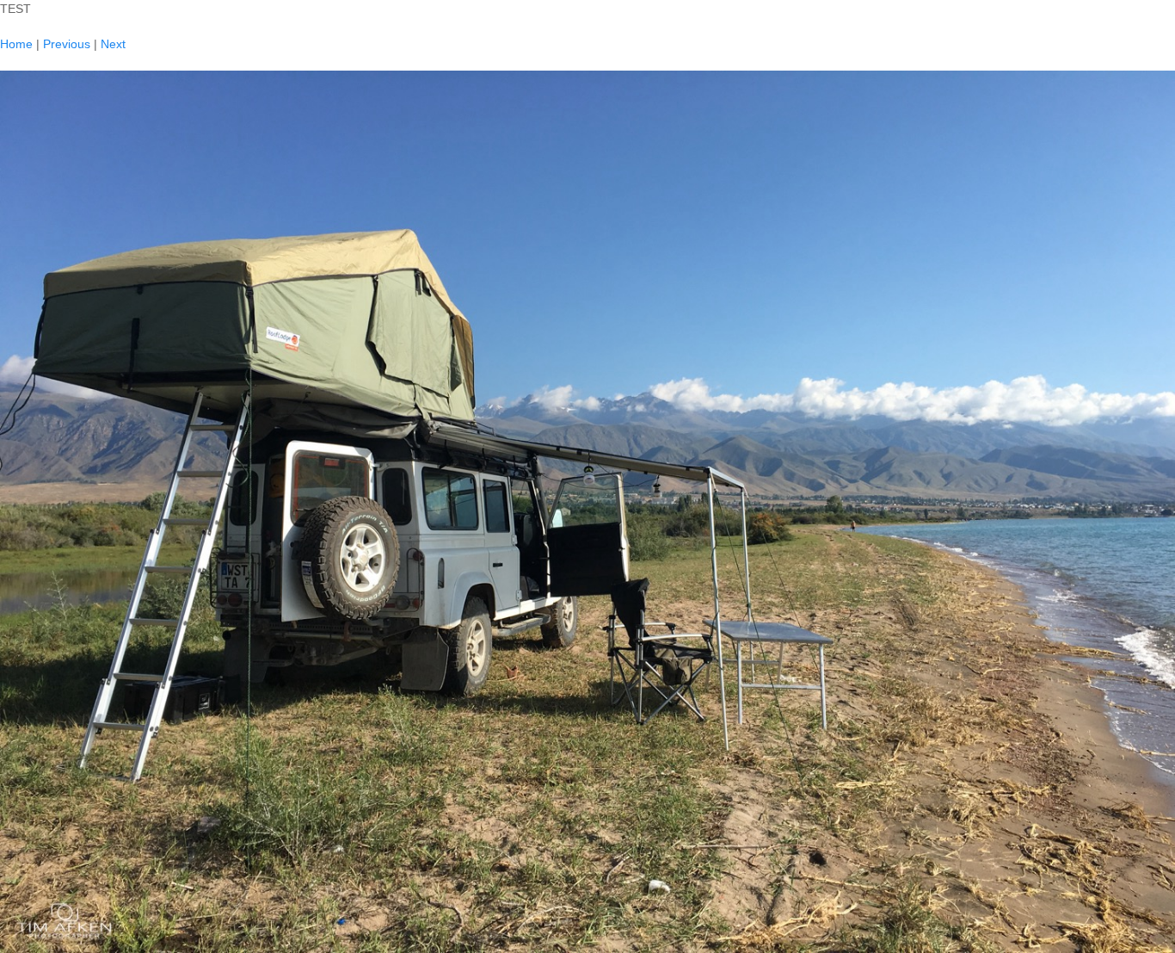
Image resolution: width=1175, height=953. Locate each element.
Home (16, 44)
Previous (66, 44)
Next (113, 44)
